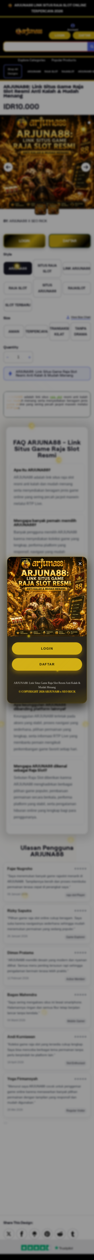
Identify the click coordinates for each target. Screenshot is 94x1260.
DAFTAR (47, 664)
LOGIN (47, 648)
